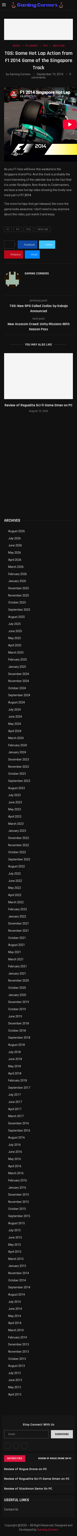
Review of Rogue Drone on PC (54, 1458)
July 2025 (14, 624)
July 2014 (14, 1301)
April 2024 (14, 731)
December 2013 (18, 1344)
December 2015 (18, 1194)
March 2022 (16, 902)
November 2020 (18, 980)
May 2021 (14, 952)
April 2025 (14, 645)
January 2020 (17, 995)
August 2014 (16, 1294)
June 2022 (15, 880)
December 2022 (18, 838)
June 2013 (15, 1380)
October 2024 (17, 688)
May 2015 (14, 1244)
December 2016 (18, 1123)
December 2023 (18, 759)
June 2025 (15, 631)
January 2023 (17, 830)
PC (17, 229)
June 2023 (15, 802)
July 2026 (14, 538)
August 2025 (16, 617)
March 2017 (16, 1116)
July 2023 (14, 795)
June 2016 (15, 1151)
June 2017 (15, 1102)
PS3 (28, 229)
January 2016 (17, 1187)
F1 (8, 229)
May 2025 (14, 638)
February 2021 (17, 966)
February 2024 (17, 745)
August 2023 (16, 788)
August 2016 (16, 1137)
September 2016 (19, 1130)
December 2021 (18, 923)
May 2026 (14, 552)
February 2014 (17, 1337)
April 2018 (14, 1073)
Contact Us (11, 1509)
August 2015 (16, 1223)
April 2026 (14, 559)
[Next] (34, 1458)
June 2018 (15, 1059)
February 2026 (17, 574)
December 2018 (18, 1023)
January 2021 (17, 973)
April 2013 (14, 1394)
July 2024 (14, 709)
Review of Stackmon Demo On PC (28, 1489)
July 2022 (14, 873)
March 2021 (16, 959)
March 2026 (16, 566)
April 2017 (14, 1109)
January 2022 (17, 916)
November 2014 (18, 1273)
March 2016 (16, 1173)
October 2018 (17, 1030)
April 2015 (14, 1251)
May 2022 (14, 887)
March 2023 (16, 823)
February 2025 (17, 659)
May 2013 (14, 1387)
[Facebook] (7, 1445)
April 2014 (14, 1323)
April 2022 (14, 895)
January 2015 (17, 1266)
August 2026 (16, 531)
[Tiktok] (24, 1445)
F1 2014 (26, 195)
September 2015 (19, 1216)
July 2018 (14, 1052)
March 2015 (16, 1259)
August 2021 (16, 945)
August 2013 (16, 1365)
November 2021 (18, 930)
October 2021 (17, 938)
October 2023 (17, 773)
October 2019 (17, 1009)
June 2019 (15, 1016)
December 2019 (18, 1002)
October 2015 (17, 1208)
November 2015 (18, 1201)
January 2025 (17, 666)
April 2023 (14, 816)
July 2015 (14, 1230)
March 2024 (16, 738)
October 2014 (17, 1280)
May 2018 (14, 1066)
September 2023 (19, 781)
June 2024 (15, 716)
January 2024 (17, 752)
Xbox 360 (43, 229)
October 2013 (17, 1358)
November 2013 (18, 1351)
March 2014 (16, 1330)
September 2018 (19, 1037)
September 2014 (19, 1287)
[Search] (73, 5)
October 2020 (17, 987)
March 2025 (16, 652)
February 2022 (17, 909)
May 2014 (14, 1316)
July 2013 (14, 1373)
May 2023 (14, 809)
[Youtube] (16, 1445)
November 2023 (18, 766)
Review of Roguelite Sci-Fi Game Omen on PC (38, 405)
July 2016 (14, 1144)
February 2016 (17, 1180)
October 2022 (17, 852)
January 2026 (17, 581)
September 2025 (19, 609)
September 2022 (19, 859)
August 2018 (16, 1044)
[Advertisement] (38, 471)
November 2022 (18, 845)
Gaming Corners (20, 74)
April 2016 (14, 1166)
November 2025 (18, 595)
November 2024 (18, 681)
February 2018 (17, 1080)
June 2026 (15, 545)
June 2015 (15, 1237)
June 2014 (15, 1308)
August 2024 (16, 702)
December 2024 (18, 674)
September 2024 (19, 695)
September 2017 (19, 1087)
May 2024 (14, 723)
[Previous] (29, 1458)
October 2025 (17, 602)
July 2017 (14, 1094)
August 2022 (16, 866)
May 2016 (14, 1159)
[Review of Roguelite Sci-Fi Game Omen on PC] (38, 376)
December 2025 (18, 588)
